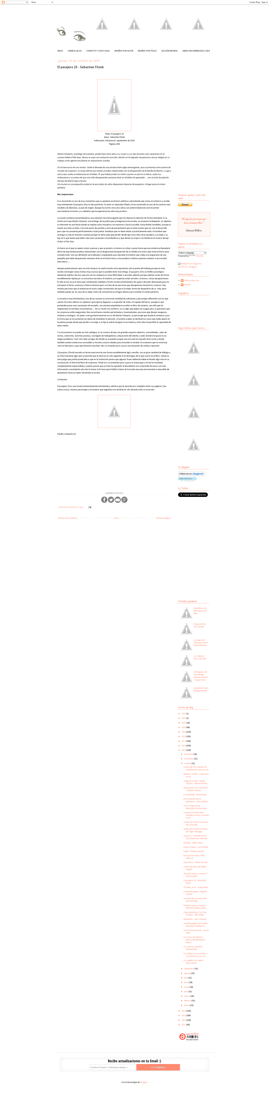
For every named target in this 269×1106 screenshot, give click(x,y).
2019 (184, 732)
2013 (184, 1015)
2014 (184, 1011)
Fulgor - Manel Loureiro (194, 851)
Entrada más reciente (67, 518)
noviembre (189, 759)
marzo (187, 996)
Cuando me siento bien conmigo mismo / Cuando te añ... (196, 815)
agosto (187, 973)
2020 (184, 727)
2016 (184, 746)
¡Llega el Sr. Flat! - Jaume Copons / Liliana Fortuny (195, 782)
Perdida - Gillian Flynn (193, 843)
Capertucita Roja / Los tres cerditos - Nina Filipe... (195, 913)
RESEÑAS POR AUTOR (124, 51)
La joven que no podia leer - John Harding (196, 899)
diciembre (188, 754)
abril (186, 992)
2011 (184, 1025)
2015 (184, 750)
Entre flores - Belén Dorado (196, 862)
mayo (187, 987)
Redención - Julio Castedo (195, 919)
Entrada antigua (163, 518)
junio (186, 982)
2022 (184, 718)
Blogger (143, 1082)
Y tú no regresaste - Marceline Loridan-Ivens (195, 807)
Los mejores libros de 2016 (200, 657)
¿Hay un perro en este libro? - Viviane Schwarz (196, 789)
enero (187, 1005)
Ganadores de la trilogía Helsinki (201, 689)
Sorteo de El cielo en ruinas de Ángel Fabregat (196, 830)
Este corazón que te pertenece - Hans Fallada (196, 800)
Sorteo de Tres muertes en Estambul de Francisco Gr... (196, 768)
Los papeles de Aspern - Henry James (194, 961)
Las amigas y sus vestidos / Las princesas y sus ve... (196, 954)
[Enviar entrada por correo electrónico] (89, 507)
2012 (184, 1020)
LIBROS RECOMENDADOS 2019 (196, 51)
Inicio (116, 518)
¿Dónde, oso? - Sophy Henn (196, 887)
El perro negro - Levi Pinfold (196, 847)
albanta (187, 285)
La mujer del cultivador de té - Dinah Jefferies (201, 643)
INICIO (60, 51)
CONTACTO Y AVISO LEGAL (98, 51)
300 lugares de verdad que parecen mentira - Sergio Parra (201, 676)
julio (186, 978)
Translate (199, 256)
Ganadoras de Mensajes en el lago (200, 611)
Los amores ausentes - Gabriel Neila (193, 948)
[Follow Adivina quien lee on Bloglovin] (191, 475)
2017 (184, 741)
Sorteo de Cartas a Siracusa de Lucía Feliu (196, 823)
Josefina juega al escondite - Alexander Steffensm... (196, 924)
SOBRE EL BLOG (75, 51)
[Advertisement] (197, 522)
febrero (187, 1001)
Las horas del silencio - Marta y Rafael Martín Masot (194, 940)
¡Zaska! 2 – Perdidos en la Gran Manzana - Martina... (196, 837)
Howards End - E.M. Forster (200, 625)
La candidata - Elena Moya (195, 795)
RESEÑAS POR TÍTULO (147, 51)
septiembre (189, 969)
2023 (184, 714)
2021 (184, 723)
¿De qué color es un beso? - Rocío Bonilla (196, 875)
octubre (187, 763)
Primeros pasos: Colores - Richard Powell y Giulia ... (196, 906)
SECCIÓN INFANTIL (169, 51)
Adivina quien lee (191, 280)
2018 (184, 736)
